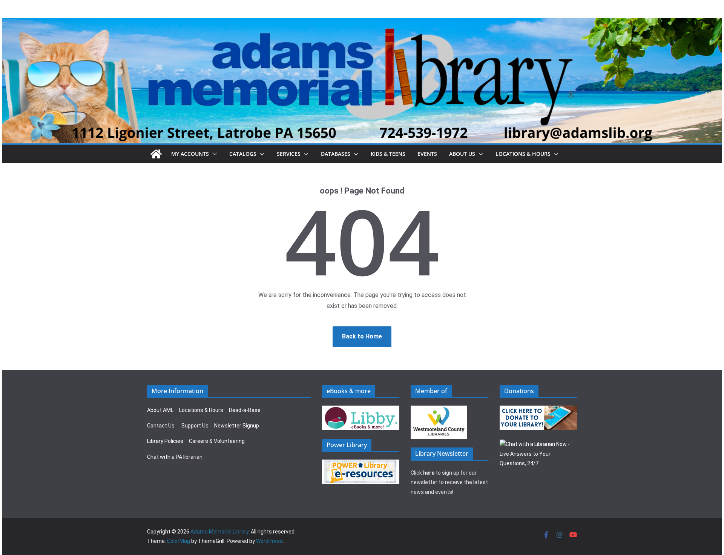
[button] (213, 154)
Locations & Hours (201, 410)
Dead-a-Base (245, 410)
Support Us (195, 426)
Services (289, 153)
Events (427, 153)
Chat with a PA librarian (174, 457)
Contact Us (161, 426)
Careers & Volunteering (217, 441)
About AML (160, 410)
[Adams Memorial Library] (362, 23)
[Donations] (538, 410)
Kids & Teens (388, 153)
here (428, 473)
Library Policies (165, 441)
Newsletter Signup (236, 426)
